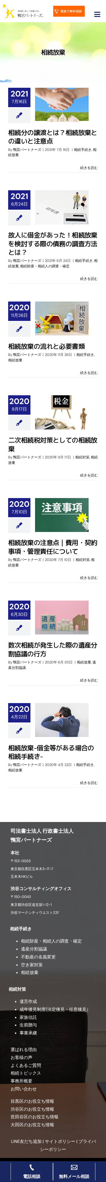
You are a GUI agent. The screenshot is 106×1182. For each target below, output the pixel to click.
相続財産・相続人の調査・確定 (45, 266)
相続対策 (82, 457)
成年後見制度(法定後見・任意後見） (55, 1009)
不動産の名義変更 (38, 957)
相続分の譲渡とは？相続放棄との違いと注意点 (52, 137)
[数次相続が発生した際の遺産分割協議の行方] (62, 617)
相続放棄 (15, 360)
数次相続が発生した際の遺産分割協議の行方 (52, 649)
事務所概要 (21, 1081)
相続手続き (83, 149)
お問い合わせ (24, 1089)
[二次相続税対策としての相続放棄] (62, 412)
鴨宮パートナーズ (27, 149)
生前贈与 (28, 1025)
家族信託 (28, 1017)
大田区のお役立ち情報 (32, 1125)
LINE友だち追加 (26, 1141)
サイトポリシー (60, 1141)
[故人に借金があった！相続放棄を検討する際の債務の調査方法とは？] (62, 207)
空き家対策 (32, 965)
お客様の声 (21, 1057)
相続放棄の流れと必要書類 (46, 346)
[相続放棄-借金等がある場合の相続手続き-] (62, 720)
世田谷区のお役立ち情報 (34, 1117)
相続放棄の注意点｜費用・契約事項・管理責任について (52, 547)
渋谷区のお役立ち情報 (32, 1109)
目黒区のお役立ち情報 (32, 1101)
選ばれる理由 (24, 1049)
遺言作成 (28, 1001)
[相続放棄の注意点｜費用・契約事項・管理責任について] (62, 515)
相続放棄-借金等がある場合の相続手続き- (51, 752)
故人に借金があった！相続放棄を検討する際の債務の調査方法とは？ (52, 243)
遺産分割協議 (34, 949)
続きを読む (89, 167)
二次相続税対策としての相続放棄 (52, 444)
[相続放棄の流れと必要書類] (62, 318)
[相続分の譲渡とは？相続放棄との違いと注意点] (62, 105)
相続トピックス (26, 1073)
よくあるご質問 (26, 1065)
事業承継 (28, 1033)
